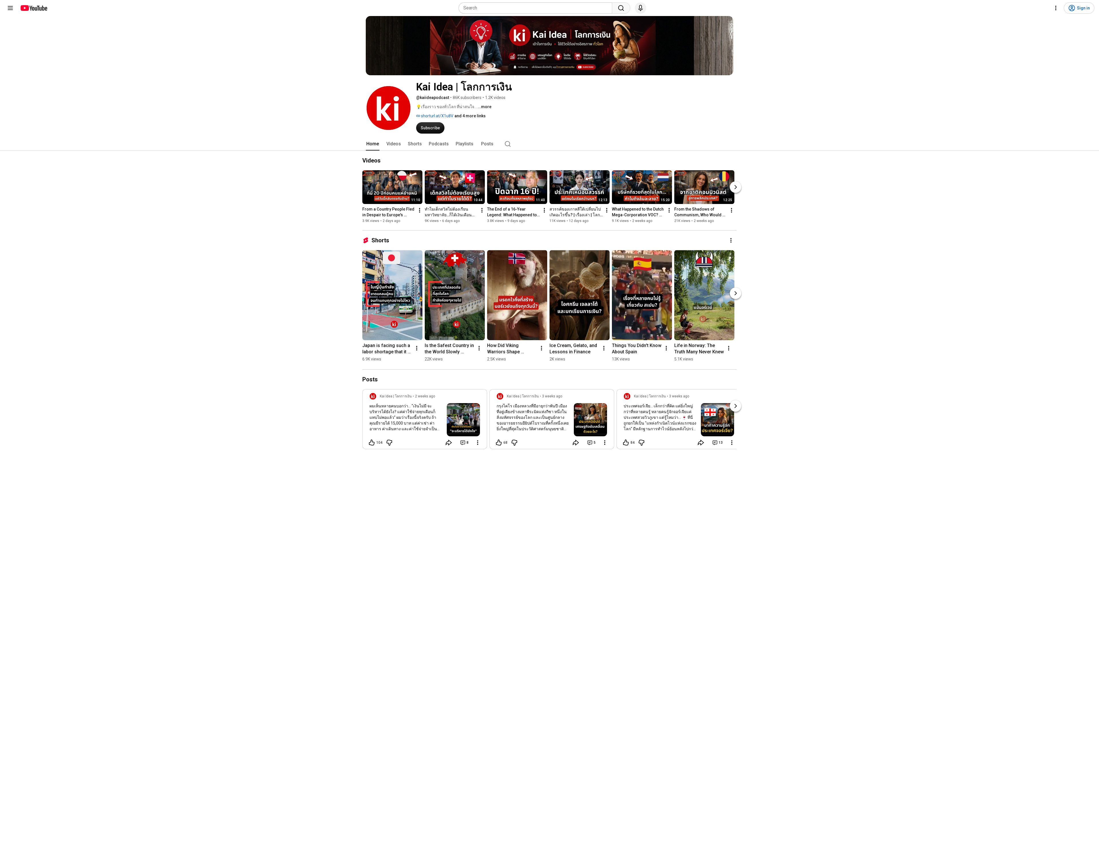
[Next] (735, 187)
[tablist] (549, 144)
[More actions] (419, 210)
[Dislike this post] (389, 442)
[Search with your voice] (640, 8)
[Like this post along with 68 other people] (498, 442)
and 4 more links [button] (470, 116)
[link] (424, 421)
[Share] (448, 442)
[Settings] (1055, 8)
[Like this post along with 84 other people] (625, 442)
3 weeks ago (552, 396)
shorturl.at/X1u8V (436, 116)
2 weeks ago (425, 396)
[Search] (621, 8)
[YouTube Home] (33, 8)
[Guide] (10, 8)
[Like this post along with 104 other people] (371, 442)
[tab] (372, 144)
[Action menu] (477, 442)
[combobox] (537, 8)
